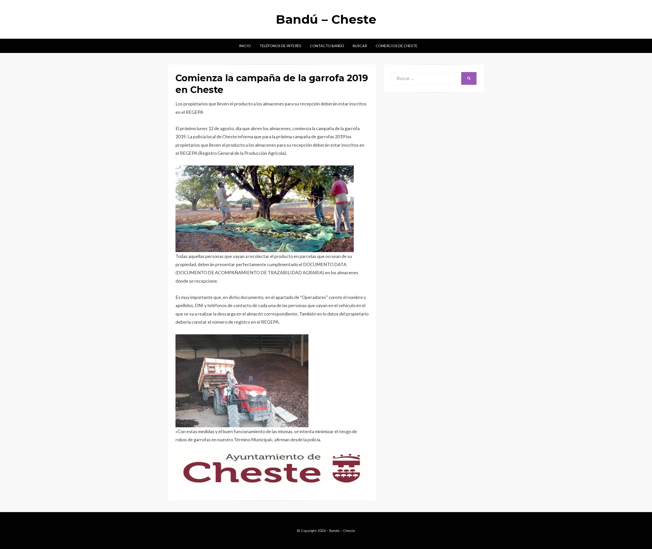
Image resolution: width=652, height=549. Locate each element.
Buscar (360, 46)
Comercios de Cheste (396, 46)
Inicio (245, 46)
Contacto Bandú (327, 46)
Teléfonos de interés (280, 46)
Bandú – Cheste (326, 19)
